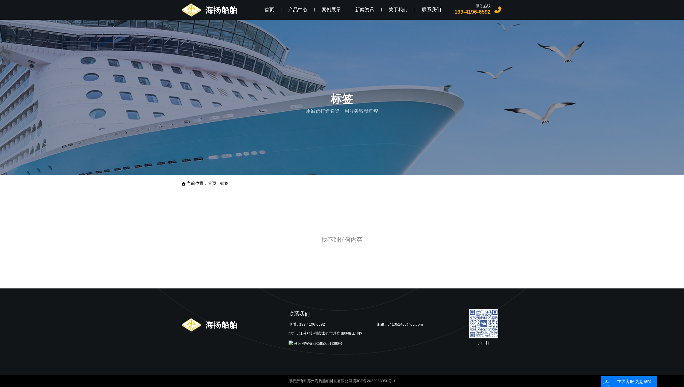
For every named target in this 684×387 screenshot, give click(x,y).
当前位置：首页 (201, 183)
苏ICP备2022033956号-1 (374, 381)
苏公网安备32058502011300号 (318, 344)
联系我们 (431, 9)
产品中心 (298, 9)
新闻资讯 (364, 9)
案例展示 (331, 9)
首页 (269, 9)
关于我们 (398, 9)
